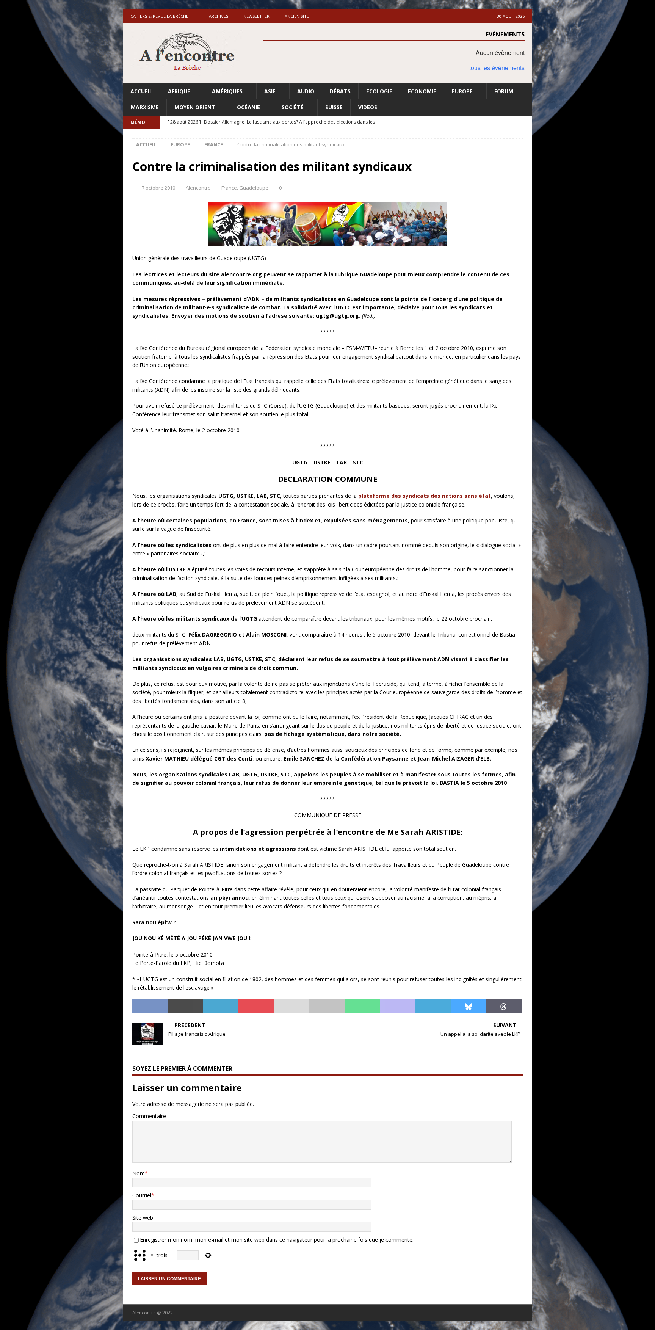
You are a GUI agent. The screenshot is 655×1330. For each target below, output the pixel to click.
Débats (340, 91)
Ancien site (297, 16)
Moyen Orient (194, 107)
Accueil (141, 91)
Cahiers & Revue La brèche (159, 16)
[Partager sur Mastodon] (397, 1006)
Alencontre (198, 187)
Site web (142, 1217)
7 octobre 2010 (158, 187)
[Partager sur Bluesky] (468, 1006)
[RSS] (525, 122)
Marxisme (145, 107)
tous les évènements (497, 67)
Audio (305, 91)
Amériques (227, 91)
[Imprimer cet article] (327, 1006)
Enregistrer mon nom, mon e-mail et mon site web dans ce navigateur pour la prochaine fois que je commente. (277, 1239)
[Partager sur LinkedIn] (220, 1006)
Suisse (334, 107)
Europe (462, 91)
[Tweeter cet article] (185, 1006)
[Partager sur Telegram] (433, 1006)
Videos (367, 107)
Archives (218, 16)
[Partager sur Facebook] (150, 1006)
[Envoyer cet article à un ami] (291, 1006)
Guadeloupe (253, 187)
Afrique (179, 91)
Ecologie (379, 91)
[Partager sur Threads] (504, 1006)
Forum (503, 91)
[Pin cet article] (256, 1006)
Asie (270, 91)
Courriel (141, 1195)
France (229, 187)
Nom (138, 1173)
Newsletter (256, 16)
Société (293, 107)
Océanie (248, 107)
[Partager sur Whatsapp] (362, 1006)
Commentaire (149, 1116)
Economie (422, 91)
